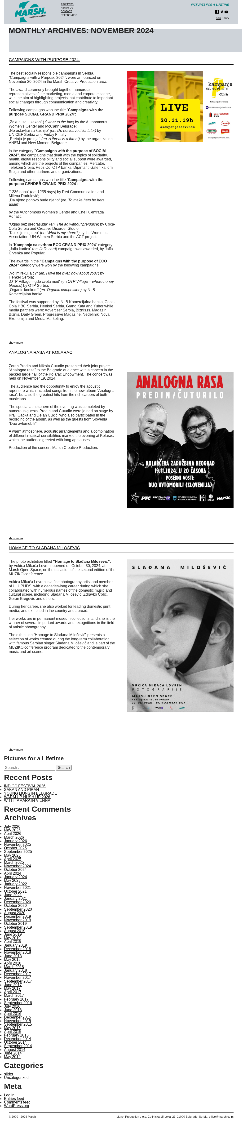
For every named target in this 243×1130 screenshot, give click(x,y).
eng (226, 18)
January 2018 (15, 970)
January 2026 (15, 841)
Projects (67, 4)
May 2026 (12, 830)
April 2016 (12, 1014)
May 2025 (12, 855)
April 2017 (12, 992)
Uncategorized (16, 1078)
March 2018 (14, 967)
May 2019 (12, 938)
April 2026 (12, 834)
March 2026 (14, 837)
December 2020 (17, 902)
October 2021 (15, 891)
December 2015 (17, 1017)
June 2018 (13, 956)
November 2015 (17, 1021)
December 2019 (17, 916)
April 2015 (12, 1032)
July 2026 (12, 826)
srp (218, 18)
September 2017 (18, 981)
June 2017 (13, 985)
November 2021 (17, 888)
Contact (66, 11)
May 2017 (12, 988)
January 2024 (15, 877)
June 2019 (13, 934)
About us (67, 7)
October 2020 (15, 906)
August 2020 (14, 913)
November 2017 (17, 977)
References (69, 15)
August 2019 (14, 931)
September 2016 (18, 1003)
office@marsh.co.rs (221, 1116)
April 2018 (12, 963)
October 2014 (15, 1042)
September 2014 (18, 1046)
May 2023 (12, 880)
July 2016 (12, 1006)
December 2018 (17, 949)
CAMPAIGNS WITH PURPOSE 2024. (44, 59)
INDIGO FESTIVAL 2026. (25, 786)
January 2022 (15, 884)
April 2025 (12, 859)
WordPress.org (16, 1106)
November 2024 (17, 866)
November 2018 (17, 952)
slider (8, 1074)
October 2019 (15, 924)
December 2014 (17, 1039)
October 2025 (15, 848)
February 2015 (16, 1035)
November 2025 (17, 844)
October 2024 (15, 870)
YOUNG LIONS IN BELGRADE (30, 793)
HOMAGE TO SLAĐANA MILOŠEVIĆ (44, 547)
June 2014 (13, 1053)
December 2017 (17, 974)
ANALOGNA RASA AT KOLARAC (40, 352)
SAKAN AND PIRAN (21, 790)
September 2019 (18, 927)
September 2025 (18, 852)
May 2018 (12, 959)
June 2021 (13, 895)
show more (16, 342)
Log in (9, 1095)
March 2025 (14, 862)
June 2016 (13, 1010)
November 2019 (17, 920)
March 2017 (14, 995)
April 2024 (12, 873)
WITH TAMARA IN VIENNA (27, 800)
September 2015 (18, 1024)
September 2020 (18, 909)
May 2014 (12, 1057)
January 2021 (15, 898)
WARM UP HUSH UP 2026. (27, 797)
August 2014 (14, 1050)
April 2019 (12, 941)
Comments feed (17, 1102)
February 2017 (16, 999)
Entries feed (14, 1099)
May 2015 (12, 1028)
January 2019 (15, 945)
